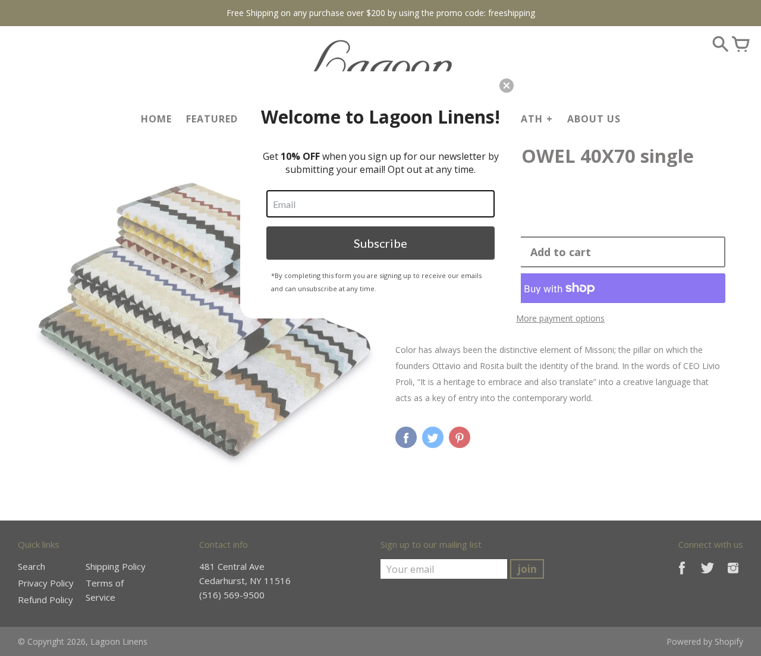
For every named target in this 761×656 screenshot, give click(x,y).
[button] (506, 85)
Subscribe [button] (380, 243)
